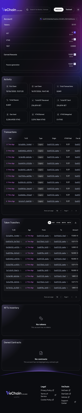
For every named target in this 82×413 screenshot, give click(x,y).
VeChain (64, 390)
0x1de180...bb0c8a (25, 157)
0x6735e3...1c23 (43, 242)
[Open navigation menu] (78, 10)
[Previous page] (72, 211)
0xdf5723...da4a (53, 144)
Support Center (64, 401)
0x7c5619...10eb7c (12, 270)
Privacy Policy (46, 390)
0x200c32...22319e (25, 182)
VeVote (64, 397)
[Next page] (76, 211)
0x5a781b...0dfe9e (12, 282)
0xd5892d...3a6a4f (25, 189)
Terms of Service (44, 395)
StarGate (65, 394)
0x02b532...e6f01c (12, 247)
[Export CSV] (75, 223)
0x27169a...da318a (25, 176)
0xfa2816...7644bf (25, 144)
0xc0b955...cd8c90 (25, 170)
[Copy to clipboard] (76, 19)
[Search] (27, 10)
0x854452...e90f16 (25, 151)
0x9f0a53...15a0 (60, 236)
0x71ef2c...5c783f (12, 288)
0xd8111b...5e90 (42, 247)
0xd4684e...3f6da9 (25, 195)
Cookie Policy (46, 400)
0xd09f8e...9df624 (12, 253)
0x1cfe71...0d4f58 (25, 201)
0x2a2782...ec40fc (13, 265)
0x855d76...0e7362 (13, 242)
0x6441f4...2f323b (25, 163)
